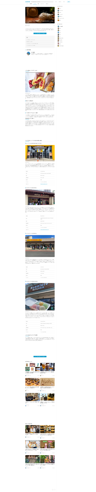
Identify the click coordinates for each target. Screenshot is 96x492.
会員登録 (69, 1)
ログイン (64, 1)
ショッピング (27, 374)
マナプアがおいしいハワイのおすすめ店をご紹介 (32, 43)
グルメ (41, 374)
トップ (27, 3)
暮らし (41, 389)
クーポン (56, 1)
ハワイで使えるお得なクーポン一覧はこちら (40, 33)
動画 (38, 3)
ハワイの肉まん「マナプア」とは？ (31, 39)
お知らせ (47, 3)
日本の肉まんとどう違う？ (30, 41)
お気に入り (60, 1)
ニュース (35, 3)
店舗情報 (31, 3)
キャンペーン (42, 3)
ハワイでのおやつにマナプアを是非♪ (31, 45)
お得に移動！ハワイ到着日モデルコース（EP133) (31, 434)
